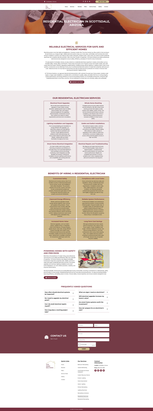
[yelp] (87, 2)
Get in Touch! (54, 339)
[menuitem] (66, 7)
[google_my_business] (89, 2)
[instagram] (85, 2)
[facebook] (83, 2)
